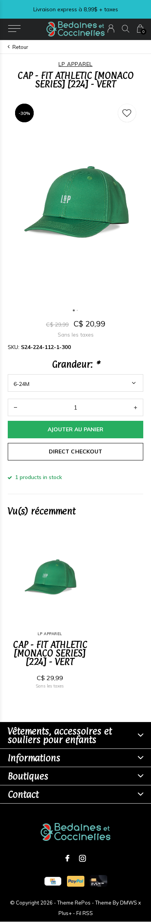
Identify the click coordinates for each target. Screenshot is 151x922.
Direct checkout (75, 451)
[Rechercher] (125, 29)
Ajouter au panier (75, 429)
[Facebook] (67, 858)
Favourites (127, 113)
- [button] (15, 407)
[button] (14, 28)
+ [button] (135, 407)
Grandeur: (75, 364)
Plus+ (65, 913)
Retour (20, 47)
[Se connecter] (111, 29)
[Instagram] (82, 858)
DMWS (128, 902)
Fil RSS (84, 913)
